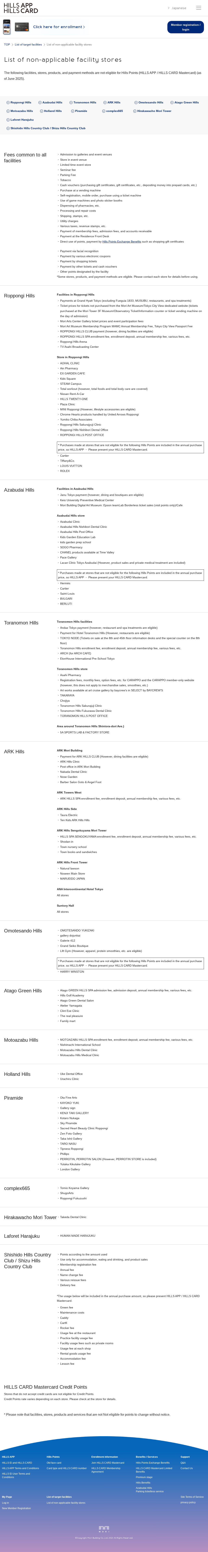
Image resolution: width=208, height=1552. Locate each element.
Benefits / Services (147, 1457)
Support (185, 1457)
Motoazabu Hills (22, 111)
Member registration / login (185, 27)
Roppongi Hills (21, 102)
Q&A (183, 1462)
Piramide (81, 111)
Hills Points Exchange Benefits (121, 241)
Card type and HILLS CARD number (67, 1468)
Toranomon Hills (85, 102)
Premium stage (144, 1477)
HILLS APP (8, 1457)
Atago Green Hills (186, 102)
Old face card (54, 1462)
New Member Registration (16, 1508)
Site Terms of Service (192, 1497)
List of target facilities (59, 1497)
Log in (5, 1502)
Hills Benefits (143, 1482)
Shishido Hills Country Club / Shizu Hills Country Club (48, 128)
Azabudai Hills (52, 102)
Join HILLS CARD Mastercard (107, 1462)
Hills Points (53, 1457)
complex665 (114, 111)
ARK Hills (113, 102)
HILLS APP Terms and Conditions (20, 1468)
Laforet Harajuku (22, 119)
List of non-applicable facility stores (66, 1502)
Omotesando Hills (151, 102)
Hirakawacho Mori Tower (154, 111)
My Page (7, 1497)
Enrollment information (104, 1457)
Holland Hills (53, 111)
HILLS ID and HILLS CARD (17, 1462)
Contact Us (187, 1468)
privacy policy (188, 1502)
